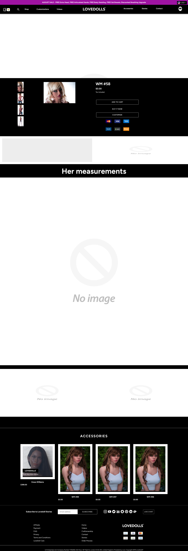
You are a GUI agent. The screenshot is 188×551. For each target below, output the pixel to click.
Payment (37, 528)
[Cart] (178, 10)
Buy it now (117, 109)
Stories (84, 538)
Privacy (36, 534)
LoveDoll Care (39, 541)
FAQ (35, 531)
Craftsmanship (87, 531)
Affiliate (37, 525)
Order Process (87, 541)
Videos (84, 528)
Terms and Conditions (42, 538)
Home (84, 525)
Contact (85, 534)
